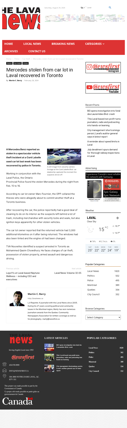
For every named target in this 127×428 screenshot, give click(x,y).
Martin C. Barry (15, 80)
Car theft (26, 59)
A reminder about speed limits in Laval (103, 143)
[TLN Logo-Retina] (21, 18)
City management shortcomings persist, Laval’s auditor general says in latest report (103, 133)
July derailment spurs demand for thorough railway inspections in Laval (103, 152)
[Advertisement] (43, 107)
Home (8, 59)
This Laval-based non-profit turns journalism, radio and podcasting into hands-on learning (104, 122)
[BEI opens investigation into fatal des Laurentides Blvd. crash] (49, 347)
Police (17, 59)
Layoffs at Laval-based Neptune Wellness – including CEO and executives (23, 276)
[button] (110, 8)
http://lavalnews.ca (35, 298)
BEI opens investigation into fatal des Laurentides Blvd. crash (103, 112)
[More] (60, 138)
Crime (25, 63)
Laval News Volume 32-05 (68, 273)
